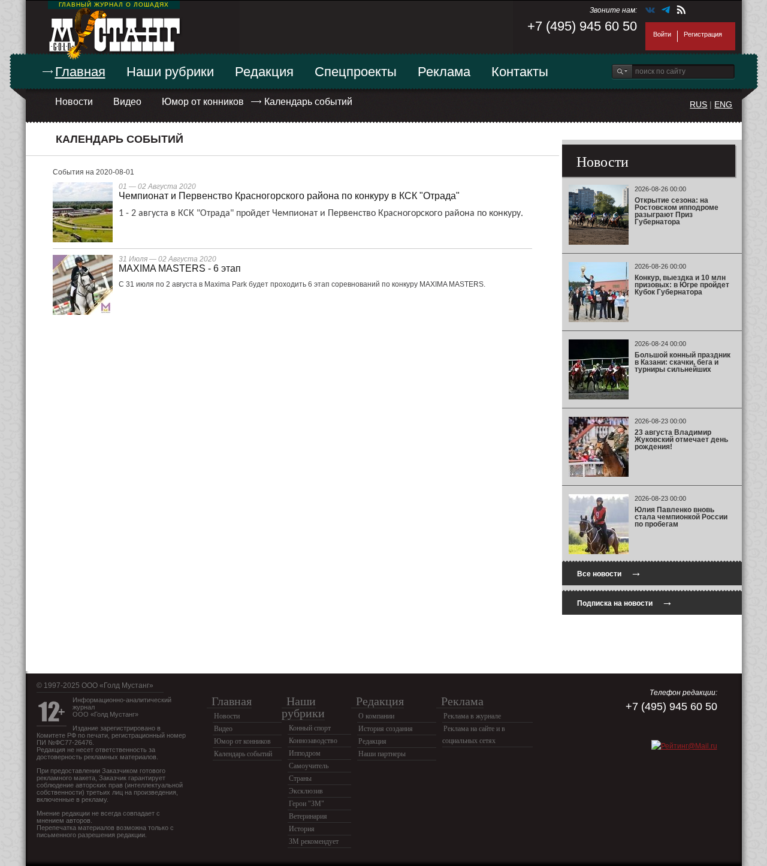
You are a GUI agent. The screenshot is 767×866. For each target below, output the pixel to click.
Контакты (519, 71)
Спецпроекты (356, 71)
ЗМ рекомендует (314, 841)
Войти (662, 34)
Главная (80, 71)
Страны (300, 778)
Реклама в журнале (472, 716)
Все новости (609, 572)
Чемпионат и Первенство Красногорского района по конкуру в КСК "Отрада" (289, 196)
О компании (376, 716)
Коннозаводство (313, 740)
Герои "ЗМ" (306, 803)
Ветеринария (308, 816)
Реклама (444, 71)
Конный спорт (310, 728)
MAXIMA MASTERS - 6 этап (180, 268)
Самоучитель (308, 766)
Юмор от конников (203, 102)
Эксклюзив (306, 791)
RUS (698, 104)
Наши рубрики (170, 71)
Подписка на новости (625, 602)
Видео (127, 102)
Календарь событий (308, 102)
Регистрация (703, 34)
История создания (385, 728)
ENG (723, 104)
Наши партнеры (382, 754)
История (302, 829)
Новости (74, 102)
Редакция (264, 71)
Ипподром (305, 753)
